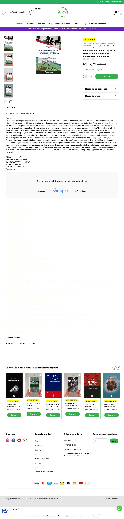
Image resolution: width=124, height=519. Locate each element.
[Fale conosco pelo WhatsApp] (119, 508)
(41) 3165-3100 (70, 445)
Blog (50, 24)
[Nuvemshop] (110, 499)
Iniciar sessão (104, 2)
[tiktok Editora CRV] (25, 440)
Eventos (76, 24)
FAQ (84, 24)
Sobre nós (41, 24)
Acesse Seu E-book (62, 24)
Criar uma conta (116, 2)
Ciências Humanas (93, 43)
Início (84, 43)
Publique (19, 24)
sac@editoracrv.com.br (72, 449)
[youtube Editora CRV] (19, 440)
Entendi (96, 516)
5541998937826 (70, 441)
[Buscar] (29, 12)
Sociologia (103, 43)
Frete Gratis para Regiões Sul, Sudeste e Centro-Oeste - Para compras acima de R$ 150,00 (62, 29)
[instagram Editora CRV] (7, 440)
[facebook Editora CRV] (13, 440)
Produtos (30, 24)
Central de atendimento (98, 24)
